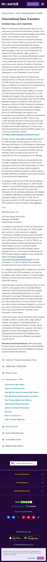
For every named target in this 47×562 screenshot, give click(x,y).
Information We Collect (14, 384)
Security (8, 412)
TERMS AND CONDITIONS (15, 366)
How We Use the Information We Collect (21, 392)
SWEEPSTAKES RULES (14, 446)
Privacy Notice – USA (11, 13)
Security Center (11, 426)
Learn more (31, 558)
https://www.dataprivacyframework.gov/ (22, 134)
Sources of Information (15, 388)
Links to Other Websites (15, 419)
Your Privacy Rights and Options (18, 400)
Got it (41, 558)
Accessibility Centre (13, 439)
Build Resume (33, 4)
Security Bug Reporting (14, 433)
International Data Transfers (17, 404)
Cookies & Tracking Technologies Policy (21, 360)
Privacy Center (11, 373)
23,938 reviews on (18, 506)
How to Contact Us (13, 415)
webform (38, 203)
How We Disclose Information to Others (21, 396)
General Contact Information (17, 408)
